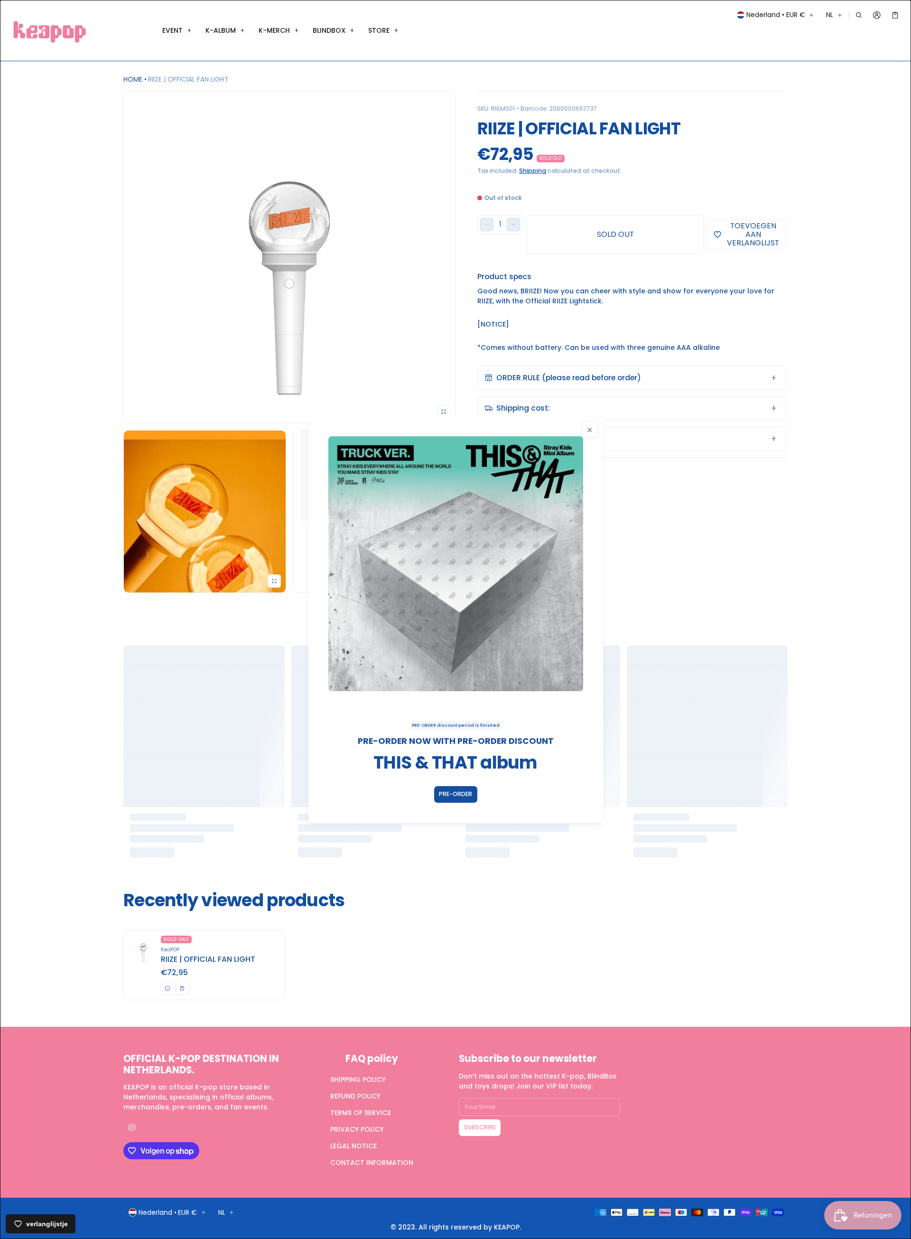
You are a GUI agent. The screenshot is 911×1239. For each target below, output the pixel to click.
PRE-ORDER (455, 794)
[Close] (589, 430)
